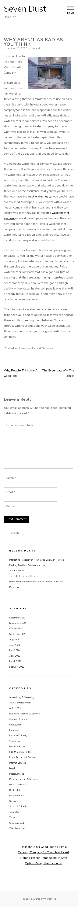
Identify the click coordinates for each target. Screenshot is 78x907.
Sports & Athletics (18, 806)
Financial (14, 730)
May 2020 (14, 650)
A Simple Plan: (17, 570)
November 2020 (17, 623)
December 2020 (17, 617)
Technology (15, 811)
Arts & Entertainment (20, 702)
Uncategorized (16, 822)
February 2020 (16, 666)
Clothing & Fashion (19, 719)
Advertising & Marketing (21, 697)
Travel (12, 817)
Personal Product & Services (23, 779)
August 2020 (16, 639)
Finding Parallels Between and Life (27, 565)
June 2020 (14, 645)
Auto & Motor (16, 708)
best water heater (40, 196)
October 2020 (16, 628)
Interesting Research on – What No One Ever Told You (36, 559)
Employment (15, 724)
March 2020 (15, 661)
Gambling (14, 741)
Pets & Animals (17, 784)
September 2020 (17, 634)
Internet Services (17, 762)
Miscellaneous (16, 773)
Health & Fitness (18, 746)
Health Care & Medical (20, 751)
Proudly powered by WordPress (39, 898)
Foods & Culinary (18, 735)
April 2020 (14, 655)
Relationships (16, 795)
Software (13, 801)
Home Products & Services (35, 348)
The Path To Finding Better (22, 576)
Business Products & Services (24, 713)
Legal (12, 768)
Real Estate (15, 790)
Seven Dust (25, 9)
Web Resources (17, 828)
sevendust (37, 48)
